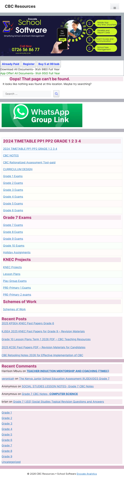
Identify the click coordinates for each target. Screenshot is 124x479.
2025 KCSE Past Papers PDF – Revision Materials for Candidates (43, 347)
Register (29, 64)
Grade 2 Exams (13, 183)
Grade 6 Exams (13, 210)
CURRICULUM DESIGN (17, 169)
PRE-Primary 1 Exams (17, 287)
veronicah (8, 378)
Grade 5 (7, 434)
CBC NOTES (11, 155)
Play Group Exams (15, 281)
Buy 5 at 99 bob (48, 64)
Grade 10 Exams (13, 245)
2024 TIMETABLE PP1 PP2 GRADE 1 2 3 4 (30, 148)
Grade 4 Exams (13, 196)
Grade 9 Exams (13, 238)
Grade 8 (7, 451)
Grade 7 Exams (13, 225)
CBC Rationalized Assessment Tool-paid (29, 162)
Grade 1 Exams (13, 176)
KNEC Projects (12, 267)
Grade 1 (7, 412)
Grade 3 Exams (13, 189)
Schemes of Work (14, 309)
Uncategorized (11, 462)
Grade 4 (7, 429)
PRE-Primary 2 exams (17, 294)
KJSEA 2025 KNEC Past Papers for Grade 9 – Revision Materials (43, 331)
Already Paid (10, 64)
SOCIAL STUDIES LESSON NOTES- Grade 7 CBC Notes (58, 386)
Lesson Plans (11, 274)
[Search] (56, 93)
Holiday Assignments (17, 252)
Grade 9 (7, 456)
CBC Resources (20, 6)
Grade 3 (7, 423)
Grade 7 (7, 445)
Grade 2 (7, 418)
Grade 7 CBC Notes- (50, 394)
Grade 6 (7, 440)
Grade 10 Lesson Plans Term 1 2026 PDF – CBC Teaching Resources (46, 339)
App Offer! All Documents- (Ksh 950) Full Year (30, 73)
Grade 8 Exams (13, 232)
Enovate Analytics (87, 473)
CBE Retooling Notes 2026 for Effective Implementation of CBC (42, 355)
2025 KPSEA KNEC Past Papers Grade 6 (28, 323)
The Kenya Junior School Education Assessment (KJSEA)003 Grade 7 (64, 378)
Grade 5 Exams (13, 203)
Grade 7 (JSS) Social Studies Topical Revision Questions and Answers (58, 401)
